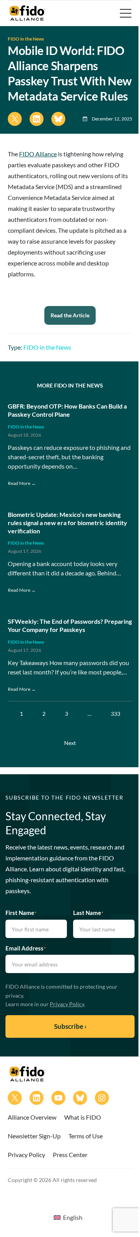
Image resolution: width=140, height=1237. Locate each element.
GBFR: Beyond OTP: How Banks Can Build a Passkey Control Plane (67, 410)
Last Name (88, 912)
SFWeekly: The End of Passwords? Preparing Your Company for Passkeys (70, 625)
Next (70, 743)
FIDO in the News (26, 39)
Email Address (25, 948)
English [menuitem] (72, 1217)
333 (115, 713)
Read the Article (70, 315)
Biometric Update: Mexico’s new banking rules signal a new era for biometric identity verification (67, 522)
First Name (21, 912)
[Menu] (124, 13)
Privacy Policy (67, 1004)
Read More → (22, 483)
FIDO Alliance (38, 154)
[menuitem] (68, 1217)
